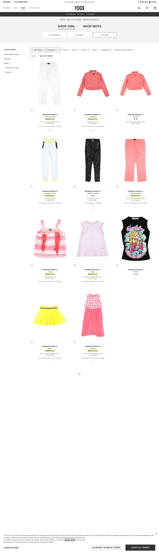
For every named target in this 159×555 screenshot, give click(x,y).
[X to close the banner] (156, 534)
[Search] (139, 8)
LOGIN (152, 2)
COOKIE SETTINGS (11, 548)
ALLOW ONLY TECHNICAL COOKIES (106, 548)
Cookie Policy (69, 540)
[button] (16, 54)
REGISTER (144, 2)
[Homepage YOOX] (79, 8)
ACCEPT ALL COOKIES (140, 548)
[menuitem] (6, 8)
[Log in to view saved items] (147, 8)
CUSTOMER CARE (20, 2)
